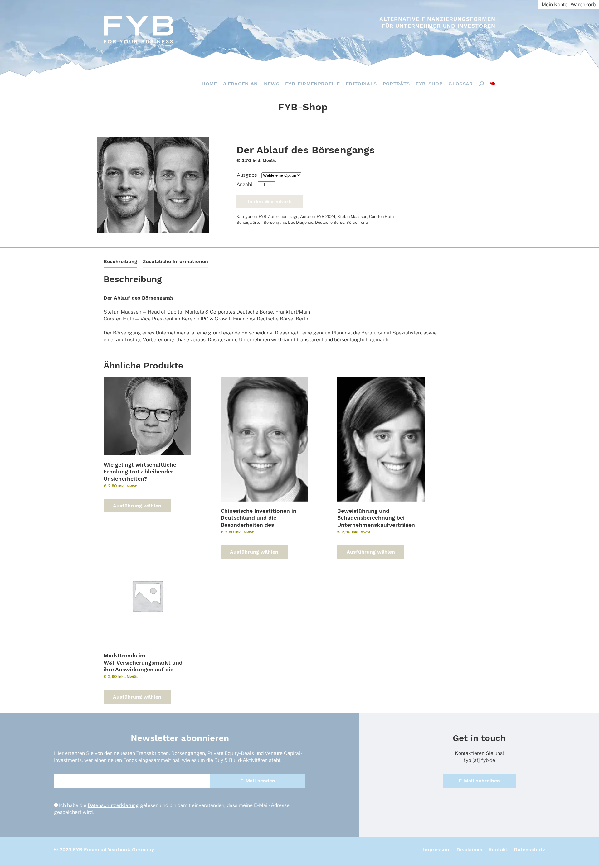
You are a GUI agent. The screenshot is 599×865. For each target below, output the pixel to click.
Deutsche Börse (329, 222)
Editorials (361, 84)
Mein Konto (554, 4)
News (271, 84)
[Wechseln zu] (492, 83)
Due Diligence (300, 222)
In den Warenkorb (270, 201)
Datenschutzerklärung (113, 805)
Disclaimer (469, 850)
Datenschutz (529, 850)
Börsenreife (357, 222)
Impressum (437, 850)
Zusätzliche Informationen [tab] (175, 261)
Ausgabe (247, 175)
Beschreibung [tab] (120, 261)
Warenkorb (583, 4)
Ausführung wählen (137, 506)
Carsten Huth (381, 216)
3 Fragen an (240, 84)
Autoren (307, 216)
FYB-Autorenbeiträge (278, 216)
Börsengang (275, 222)
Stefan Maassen (352, 216)
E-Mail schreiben (479, 781)
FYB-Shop (429, 84)
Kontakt (498, 850)
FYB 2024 (326, 216)
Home (209, 84)
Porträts (396, 84)
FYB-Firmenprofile (312, 84)
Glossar (460, 84)
